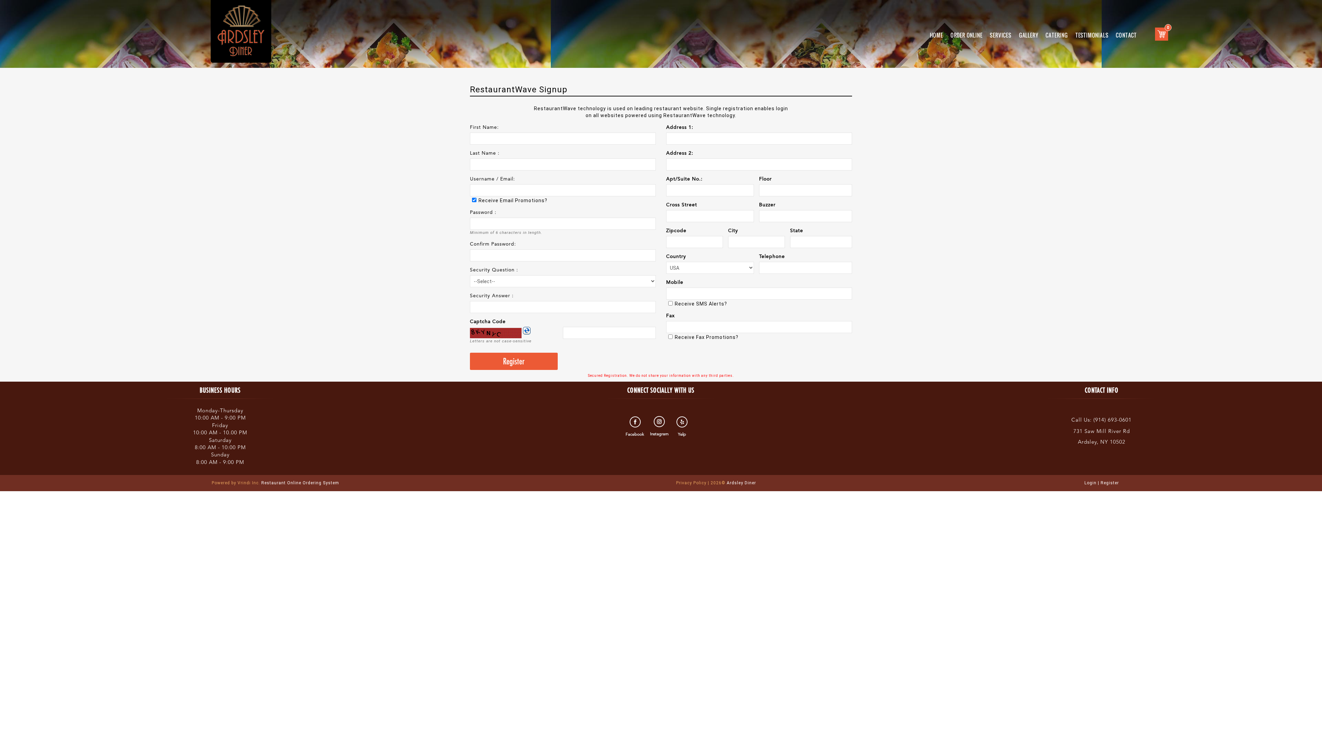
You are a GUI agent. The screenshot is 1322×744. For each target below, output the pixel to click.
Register (1110, 482)
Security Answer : (492, 295)
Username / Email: (492, 179)
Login (1090, 482)
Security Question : (494, 270)
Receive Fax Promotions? (706, 337)
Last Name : (485, 153)
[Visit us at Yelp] (683, 426)
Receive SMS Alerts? (701, 304)
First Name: (484, 127)
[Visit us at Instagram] (659, 426)
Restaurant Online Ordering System (275, 482)
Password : (483, 212)
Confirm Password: (493, 244)
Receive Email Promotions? (513, 200)
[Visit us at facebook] (636, 426)
